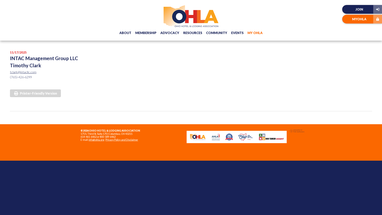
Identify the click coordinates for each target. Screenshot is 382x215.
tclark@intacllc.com (23, 72)
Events (237, 33)
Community (216, 33)
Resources (192, 33)
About (125, 33)
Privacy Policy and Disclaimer (121, 139)
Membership (145, 33)
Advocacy (169, 33)
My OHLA (255, 33)
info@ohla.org (96, 139)
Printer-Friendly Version (38, 93)
